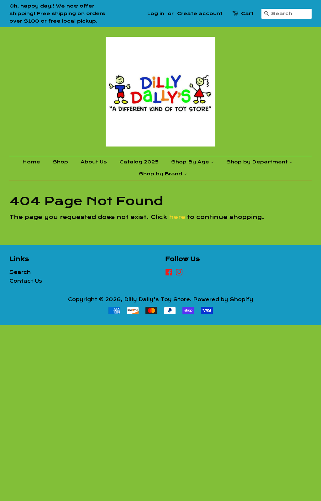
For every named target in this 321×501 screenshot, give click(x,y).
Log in (155, 13)
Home (31, 162)
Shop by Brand (161, 174)
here (177, 217)
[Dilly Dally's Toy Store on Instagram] (179, 273)
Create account (200, 13)
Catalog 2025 (139, 162)
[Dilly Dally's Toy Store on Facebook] (168, 273)
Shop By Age (191, 162)
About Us (94, 162)
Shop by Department (257, 162)
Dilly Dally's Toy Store (157, 299)
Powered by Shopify (223, 299)
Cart (247, 13)
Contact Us (25, 281)
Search (20, 272)
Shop (60, 162)
